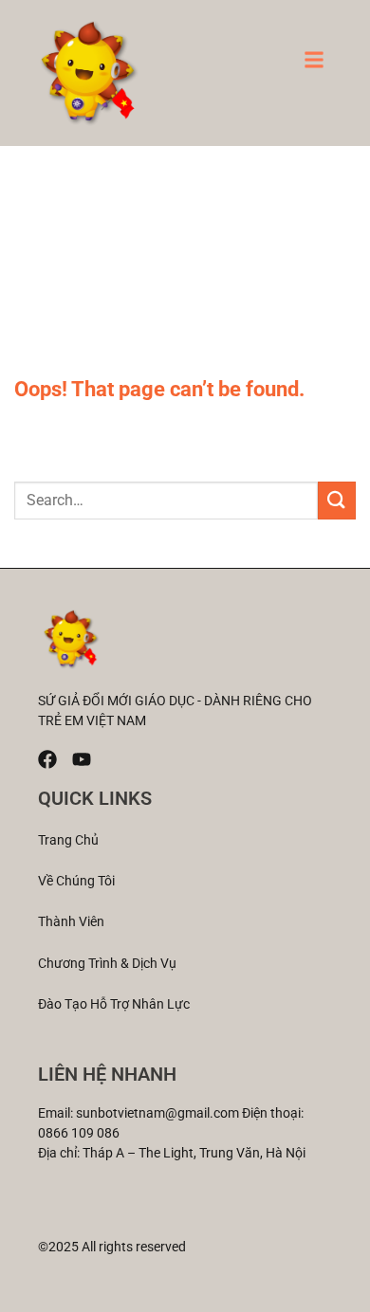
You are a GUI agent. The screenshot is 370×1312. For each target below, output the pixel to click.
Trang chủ (68, 840)
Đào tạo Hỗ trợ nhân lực (114, 1004)
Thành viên (71, 921)
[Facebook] (47, 759)
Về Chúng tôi (76, 880)
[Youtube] (81, 759)
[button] (314, 66)
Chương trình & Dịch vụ (107, 963)
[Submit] (337, 500)
